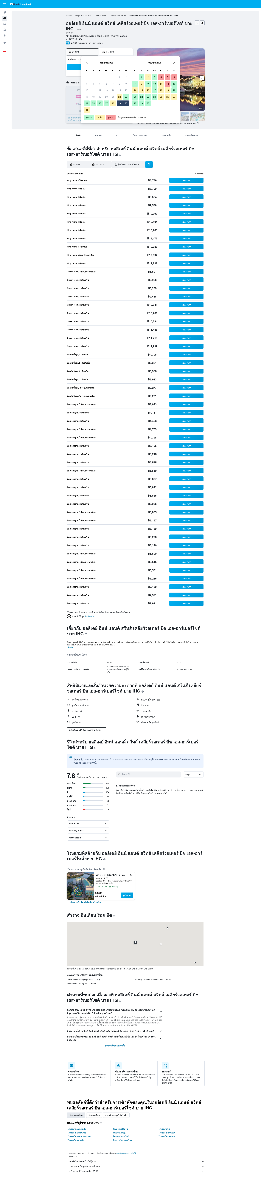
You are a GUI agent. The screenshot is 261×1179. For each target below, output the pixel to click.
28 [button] (113, 103)
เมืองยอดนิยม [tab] (94, 1115)
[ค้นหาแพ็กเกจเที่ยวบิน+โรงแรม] (4, 29)
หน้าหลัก (69, 15)
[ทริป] (4, 43)
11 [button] (93, 90)
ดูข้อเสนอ (127, 895)
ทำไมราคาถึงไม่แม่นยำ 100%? (83, 1171)
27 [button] (106, 103)
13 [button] (106, 90)
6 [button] (106, 83)
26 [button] (100, 103)
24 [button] (87, 103)
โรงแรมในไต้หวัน (120, 1128)
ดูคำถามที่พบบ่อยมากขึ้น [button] (115, 1045)
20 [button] (106, 96)
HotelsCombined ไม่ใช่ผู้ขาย (82, 1161)
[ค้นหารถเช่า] (4, 24)
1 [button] (119, 77)
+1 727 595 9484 (74, 39)
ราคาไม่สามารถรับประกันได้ (126, 1153)
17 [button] (87, 96)
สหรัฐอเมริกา (79, 15)
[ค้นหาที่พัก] (4, 18)
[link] (85, 902)
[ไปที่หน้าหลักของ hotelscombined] (20, 4)
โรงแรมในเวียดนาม (167, 1136)
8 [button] (119, 83)
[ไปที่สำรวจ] (4, 35)
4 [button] (93, 83)
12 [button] (100, 90)
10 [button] (87, 90)
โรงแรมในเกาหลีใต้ (167, 1132)
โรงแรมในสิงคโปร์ (121, 1136)
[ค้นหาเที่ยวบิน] (4, 12)
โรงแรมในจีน (164, 1128)
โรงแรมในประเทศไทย (122, 1140)
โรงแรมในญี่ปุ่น (119, 1132)
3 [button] (87, 83)
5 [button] (100, 83)
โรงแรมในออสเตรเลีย (77, 1128)
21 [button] (113, 96)
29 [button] (119, 103)
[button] (5, 4)
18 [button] (93, 96)
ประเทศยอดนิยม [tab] (76, 1115)
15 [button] (119, 90)
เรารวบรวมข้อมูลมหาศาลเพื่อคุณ (84, 1166)
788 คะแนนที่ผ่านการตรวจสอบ (88, 42)
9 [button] (126, 83)
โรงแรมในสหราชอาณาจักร (79, 1136)
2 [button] (126, 77)
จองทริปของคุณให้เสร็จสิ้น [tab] (116, 1115)
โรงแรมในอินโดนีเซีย (77, 1132)
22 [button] (119, 96)
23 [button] (126, 96)
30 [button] (126, 103)
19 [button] (100, 96)
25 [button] (93, 103)
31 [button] (87, 109)
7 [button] (113, 83)
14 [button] (113, 90)
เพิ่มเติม (70, 647)
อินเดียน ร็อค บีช (117, 15)
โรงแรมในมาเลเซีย (76, 1140)
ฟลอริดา (99, 15)
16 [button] (126, 90)
